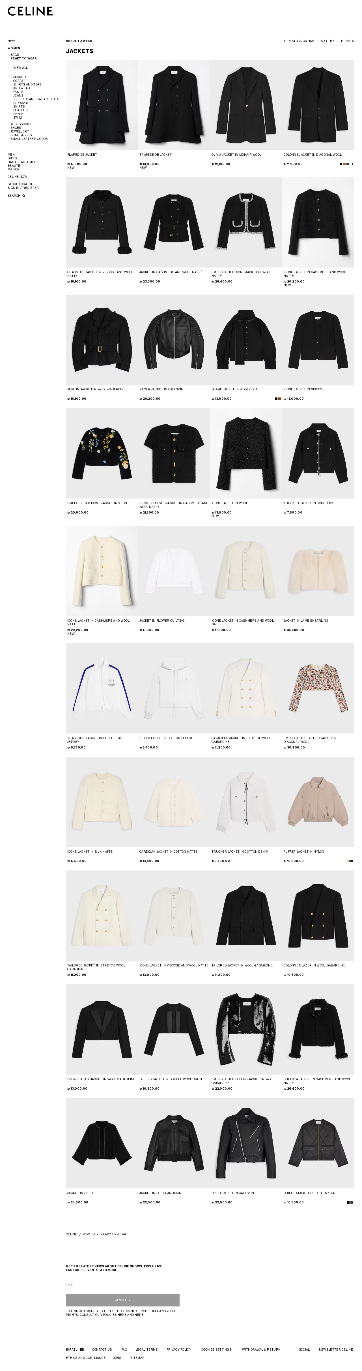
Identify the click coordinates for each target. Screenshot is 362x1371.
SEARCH (14, 195)
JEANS (18, 95)
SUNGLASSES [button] (21, 135)
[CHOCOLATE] (351, 861)
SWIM (17, 117)
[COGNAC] (279, 398)
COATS (18, 80)
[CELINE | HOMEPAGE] (30, 11)
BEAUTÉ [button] (14, 165)
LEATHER (20, 110)
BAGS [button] (14, 54)
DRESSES (20, 102)
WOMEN (89, 1234)
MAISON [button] (14, 169)
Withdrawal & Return (261, 1349)
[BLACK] (341, 164)
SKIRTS (19, 106)
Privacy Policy (179, 1349)
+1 (351, 164)
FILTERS (347, 40)
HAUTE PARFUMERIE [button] (24, 162)
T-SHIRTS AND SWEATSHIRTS (36, 99)
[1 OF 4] (102, 105)
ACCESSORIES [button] (21, 124)
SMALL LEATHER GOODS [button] (29, 138)
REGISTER (123, 1300)
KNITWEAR (21, 88)
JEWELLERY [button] (19, 131)
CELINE (71, 1234)
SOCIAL (304, 1349)
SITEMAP (137, 1357)
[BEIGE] (348, 861)
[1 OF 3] (174, 105)
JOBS (117, 1357)
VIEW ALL (20, 67)
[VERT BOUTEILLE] (347, 164)
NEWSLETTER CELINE (336, 1349)
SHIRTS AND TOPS (27, 84)
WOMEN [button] (14, 48)
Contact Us (102, 1349)
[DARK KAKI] (351, 1202)
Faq (124, 1349)
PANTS (18, 91)
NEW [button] (11, 40)
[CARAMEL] (344, 164)
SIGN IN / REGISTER (23, 187)
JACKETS (20, 77)
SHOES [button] (15, 127)
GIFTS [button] (12, 158)
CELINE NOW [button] (17, 176)
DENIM (18, 114)
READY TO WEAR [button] (23, 58)
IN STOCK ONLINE (300, 40)
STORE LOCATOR (20, 184)
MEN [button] (11, 154)
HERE (122, 1314)
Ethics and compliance (85, 1357)
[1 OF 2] (102, 222)
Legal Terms (146, 1349)
